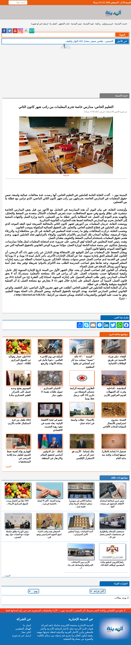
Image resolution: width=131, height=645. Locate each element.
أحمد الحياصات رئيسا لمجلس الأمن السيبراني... (80, 533)
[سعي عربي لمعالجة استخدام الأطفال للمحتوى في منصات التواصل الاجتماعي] (112, 490)
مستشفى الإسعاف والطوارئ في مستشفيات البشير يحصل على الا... (112, 534)
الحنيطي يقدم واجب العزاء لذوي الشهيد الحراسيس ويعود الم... (49, 534)
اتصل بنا (53, 23)
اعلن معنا (26, 632)
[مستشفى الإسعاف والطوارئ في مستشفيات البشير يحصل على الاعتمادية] (112, 521)
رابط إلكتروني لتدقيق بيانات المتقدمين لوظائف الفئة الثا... (112, 563)
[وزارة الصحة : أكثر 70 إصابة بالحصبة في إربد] (49, 490)
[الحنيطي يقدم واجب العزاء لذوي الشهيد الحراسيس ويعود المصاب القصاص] (49, 521)
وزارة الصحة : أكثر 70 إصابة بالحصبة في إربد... (48, 502)
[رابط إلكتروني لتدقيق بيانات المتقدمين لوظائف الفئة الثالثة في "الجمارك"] (112, 552)
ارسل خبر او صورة (39, 23)
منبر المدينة (76, 23)
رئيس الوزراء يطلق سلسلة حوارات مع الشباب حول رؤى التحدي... (17, 534)
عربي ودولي (107, 23)
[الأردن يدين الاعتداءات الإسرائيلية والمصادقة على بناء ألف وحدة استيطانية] (81, 552)
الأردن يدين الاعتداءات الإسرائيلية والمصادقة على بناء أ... (80, 565)
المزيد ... (7, 466)
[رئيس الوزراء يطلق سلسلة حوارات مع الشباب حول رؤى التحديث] (17, 521)
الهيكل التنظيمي (23, 628)
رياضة (98, 23)
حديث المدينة (121, 23)
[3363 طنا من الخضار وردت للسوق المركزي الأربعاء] (17, 490)
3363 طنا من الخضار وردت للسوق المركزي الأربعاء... (17, 502)
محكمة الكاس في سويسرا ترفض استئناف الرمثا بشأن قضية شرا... (80, 504)
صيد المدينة (88, 23)
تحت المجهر (64, 23)
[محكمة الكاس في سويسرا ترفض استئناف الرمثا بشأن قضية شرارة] (81, 490)
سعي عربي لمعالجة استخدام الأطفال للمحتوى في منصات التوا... (112, 504)
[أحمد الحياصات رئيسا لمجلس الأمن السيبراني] (81, 521)
